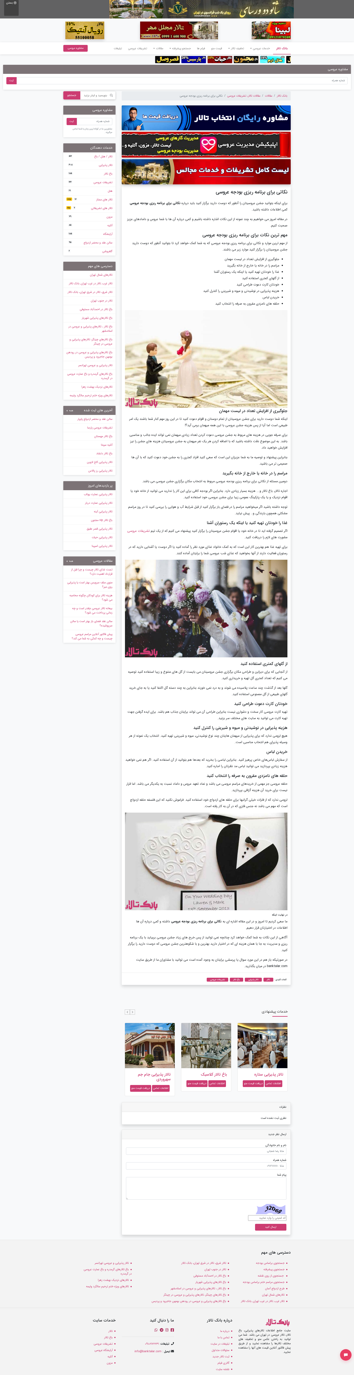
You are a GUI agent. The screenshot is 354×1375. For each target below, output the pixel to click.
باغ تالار (90, 173)
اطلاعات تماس (273, 1083)
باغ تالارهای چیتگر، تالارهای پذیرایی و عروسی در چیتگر (90, 341)
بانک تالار (280, 48)
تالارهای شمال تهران (101, 275)
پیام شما (281, 1175)
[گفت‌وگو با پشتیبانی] (346, 1355)
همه (70, 410)
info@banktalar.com (148, 1351)
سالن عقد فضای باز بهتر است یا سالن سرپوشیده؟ (91, 623)
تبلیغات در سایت (220, 1344)
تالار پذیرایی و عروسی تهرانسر (95, 365)
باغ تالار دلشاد (104, 453)
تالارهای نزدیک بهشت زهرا (97, 387)
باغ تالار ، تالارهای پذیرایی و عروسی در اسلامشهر (90, 328)
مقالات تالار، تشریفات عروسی (243, 96)
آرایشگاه (90, 234)
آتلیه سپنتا (106, 445)
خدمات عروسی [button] (261, 48)
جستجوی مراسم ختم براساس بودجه (264, 1282)
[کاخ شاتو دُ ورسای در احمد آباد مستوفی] (201, 9)
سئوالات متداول (220, 1350)
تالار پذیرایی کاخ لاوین (99, 462)
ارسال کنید (270, 1227)
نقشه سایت (222, 1369)
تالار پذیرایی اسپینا (102, 546)
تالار (110, 1331)
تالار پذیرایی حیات (102, 537)
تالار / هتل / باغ (90, 156)
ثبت (11, 81)
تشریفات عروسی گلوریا (152, 1074)
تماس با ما (223, 1337)
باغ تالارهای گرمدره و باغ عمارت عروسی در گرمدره (89, 376)
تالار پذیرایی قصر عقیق (99, 528)
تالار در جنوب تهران (101, 300)
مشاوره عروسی (75, 48)
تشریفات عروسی (137, 48)
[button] (132, 1012)
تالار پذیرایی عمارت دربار (98, 503)
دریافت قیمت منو (253, 1083)
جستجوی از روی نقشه (271, 1275)
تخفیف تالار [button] (237, 48)
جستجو (71, 95)
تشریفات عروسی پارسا (99, 427)
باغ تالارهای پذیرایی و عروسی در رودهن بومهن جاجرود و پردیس (89, 354)
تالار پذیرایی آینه (103, 511)
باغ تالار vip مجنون (101, 520)
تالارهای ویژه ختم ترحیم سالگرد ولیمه (91, 395)
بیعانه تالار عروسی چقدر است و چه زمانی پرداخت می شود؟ (92, 610)
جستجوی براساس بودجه (270, 1263)
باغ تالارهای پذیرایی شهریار (97, 318)
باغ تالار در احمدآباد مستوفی (96, 309)
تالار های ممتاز (89, 199)
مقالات (268, 96)
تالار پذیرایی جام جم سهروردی (210, 1076)
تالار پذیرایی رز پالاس (100, 470)
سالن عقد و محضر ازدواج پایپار (94, 419)
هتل (90, 191)
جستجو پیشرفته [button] (181, 48)
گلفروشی (90, 251)
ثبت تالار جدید (220, 1356)
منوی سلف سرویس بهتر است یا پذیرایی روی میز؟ (89, 584)
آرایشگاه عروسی (103, 1350)
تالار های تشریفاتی (89, 208)
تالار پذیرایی (90, 165)
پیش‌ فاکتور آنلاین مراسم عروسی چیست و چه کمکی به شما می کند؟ (92, 636)
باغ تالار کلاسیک (270, 1074)
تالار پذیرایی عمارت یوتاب (98, 494)
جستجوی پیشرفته (274, 1269)
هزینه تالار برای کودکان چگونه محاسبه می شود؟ (90, 597)
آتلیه (90, 225)
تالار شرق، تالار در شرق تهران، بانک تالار (90, 292)
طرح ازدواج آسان (275, 1288)
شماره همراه (279, 1160)
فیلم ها (201, 48)
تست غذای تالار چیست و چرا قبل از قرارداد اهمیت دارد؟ (91, 571)
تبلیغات (118, 48)
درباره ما (224, 1331)
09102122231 (152, 1344)
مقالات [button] (159, 48)
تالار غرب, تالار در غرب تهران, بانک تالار (90, 283)
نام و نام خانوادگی (275, 1145)
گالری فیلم (223, 1363)
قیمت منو (216, 48)
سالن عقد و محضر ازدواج (90, 242)
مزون (90, 217)
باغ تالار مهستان (103, 436)
